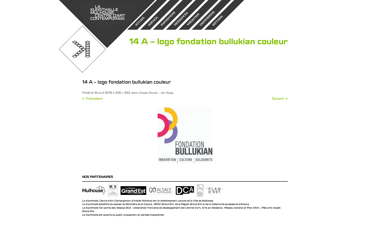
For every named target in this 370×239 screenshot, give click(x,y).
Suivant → (280, 99)
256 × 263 (122, 93)
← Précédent (92, 99)
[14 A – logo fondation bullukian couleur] (185, 135)
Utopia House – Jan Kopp (156, 93)
